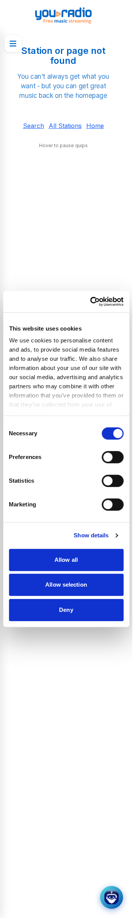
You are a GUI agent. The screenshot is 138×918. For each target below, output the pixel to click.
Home (95, 126)
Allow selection (66, 584)
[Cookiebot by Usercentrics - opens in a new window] (92, 302)
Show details (91, 535)
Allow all (66, 559)
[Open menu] (13, 43)
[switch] (112, 457)
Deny (66, 610)
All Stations (65, 126)
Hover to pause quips (63, 145)
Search (33, 126)
